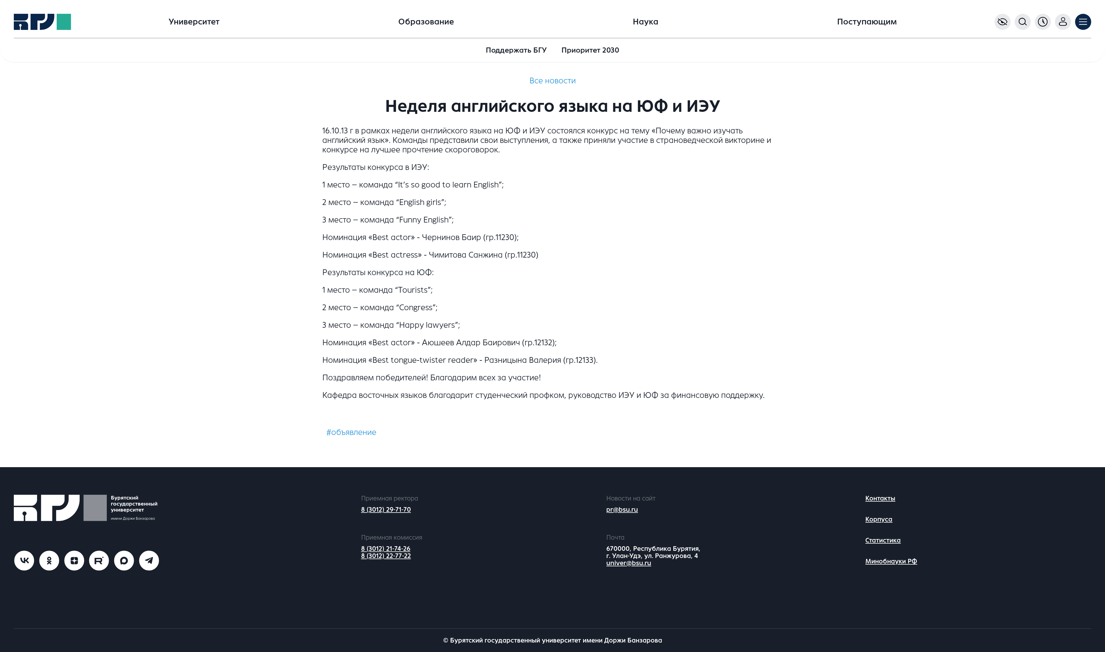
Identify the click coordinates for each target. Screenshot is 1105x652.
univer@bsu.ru (628, 563)
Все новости (552, 80)
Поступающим (867, 22)
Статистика (883, 540)
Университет (194, 22)
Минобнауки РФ (891, 561)
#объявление (351, 432)
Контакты (880, 498)
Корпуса (878, 519)
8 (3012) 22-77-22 (386, 556)
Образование (426, 22)
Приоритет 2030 (590, 50)
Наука (645, 22)
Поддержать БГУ (516, 50)
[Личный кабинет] (1063, 22)
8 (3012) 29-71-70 (386, 509)
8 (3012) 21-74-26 (385, 548)
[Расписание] (1043, 22)
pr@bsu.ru (622, 509)
